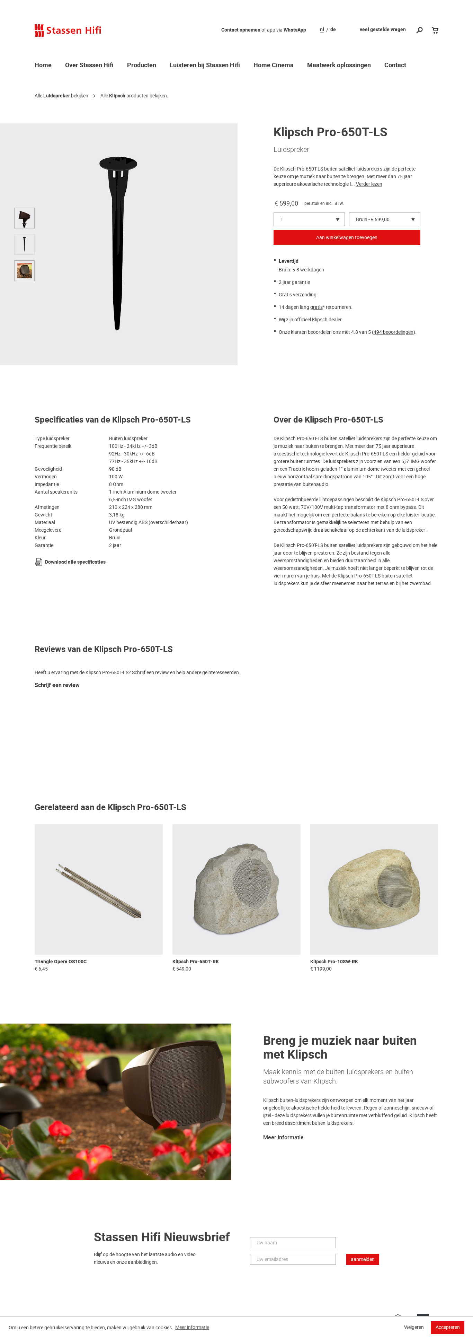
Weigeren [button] (414, 1327)
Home (43, 65)
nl (322, 30)
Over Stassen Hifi (89, 65)
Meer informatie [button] (192, 1327)
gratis (316, 307)
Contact (395, 65)
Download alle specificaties (75, 562)
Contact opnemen (240, 30)
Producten (141, 65)
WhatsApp (295, 30)
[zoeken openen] (419, 30)
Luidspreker (56, 95)
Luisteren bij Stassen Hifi (205, 65)
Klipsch (117, 95)
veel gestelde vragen (383, 29)
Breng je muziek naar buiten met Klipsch (340, 1047)
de (333, 30)
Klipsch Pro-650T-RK (195, 961)
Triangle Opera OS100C (61, 961)
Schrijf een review (57, 685)
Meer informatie (283, 1137)
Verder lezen (369, 184)
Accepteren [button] (448, 1327)
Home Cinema (273, 65)
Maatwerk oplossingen (339, 65)
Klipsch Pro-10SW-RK (334, 961)
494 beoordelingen (393, 332)
